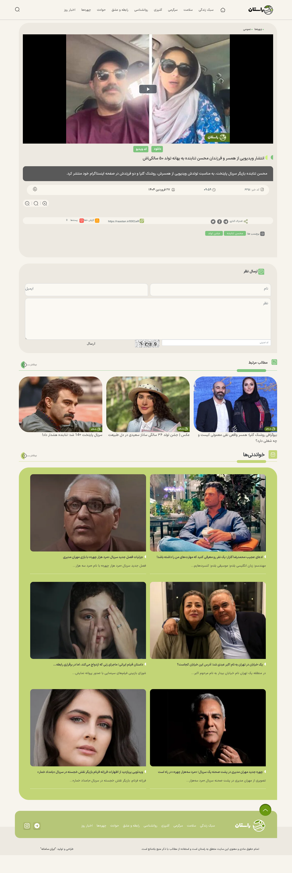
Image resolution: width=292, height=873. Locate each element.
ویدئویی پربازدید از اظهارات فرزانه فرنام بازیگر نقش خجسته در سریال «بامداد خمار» (90, 772)
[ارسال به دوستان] (53, 190)
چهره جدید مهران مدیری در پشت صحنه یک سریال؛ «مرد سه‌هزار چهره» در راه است (210, 772)
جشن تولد (214, 233)
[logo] (262, 10)
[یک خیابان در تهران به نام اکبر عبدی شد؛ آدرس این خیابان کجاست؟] (208, 620)
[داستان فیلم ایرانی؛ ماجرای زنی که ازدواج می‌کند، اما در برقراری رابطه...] (88, 620)
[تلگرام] (37, 825)
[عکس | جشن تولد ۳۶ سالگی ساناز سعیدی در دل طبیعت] (148, 404)
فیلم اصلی (149, 159)
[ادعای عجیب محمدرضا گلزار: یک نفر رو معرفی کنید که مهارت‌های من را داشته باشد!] (208, 512)
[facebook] (219, 221)
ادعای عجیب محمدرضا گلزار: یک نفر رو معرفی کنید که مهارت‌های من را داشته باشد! (210, 557)
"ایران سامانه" (48, 849)
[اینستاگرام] (27, 825)
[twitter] (213, 221)
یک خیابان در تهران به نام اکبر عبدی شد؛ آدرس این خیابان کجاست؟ (220, 664)
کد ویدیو (141, 149)
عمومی (247, 29)
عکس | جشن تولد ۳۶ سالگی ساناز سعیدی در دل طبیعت (149, 435)
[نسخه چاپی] (35, 190)
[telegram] (225, 221)
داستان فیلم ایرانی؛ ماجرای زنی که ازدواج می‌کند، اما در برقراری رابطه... (98, 664)
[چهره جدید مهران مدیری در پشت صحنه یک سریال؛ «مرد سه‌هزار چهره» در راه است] (208, 727)
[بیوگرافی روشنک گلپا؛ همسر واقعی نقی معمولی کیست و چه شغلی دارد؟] (235, 404)
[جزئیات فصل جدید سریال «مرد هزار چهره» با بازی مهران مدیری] (88, 512)
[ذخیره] (44, 190)
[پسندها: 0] (81, 220)
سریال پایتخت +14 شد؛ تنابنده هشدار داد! (72, 435)
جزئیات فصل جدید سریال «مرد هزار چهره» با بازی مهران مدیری (103, 557)
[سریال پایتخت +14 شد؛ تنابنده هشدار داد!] (60, 404)
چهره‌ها (258, 29)
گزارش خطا (89, 220)
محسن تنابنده (235, 233)
